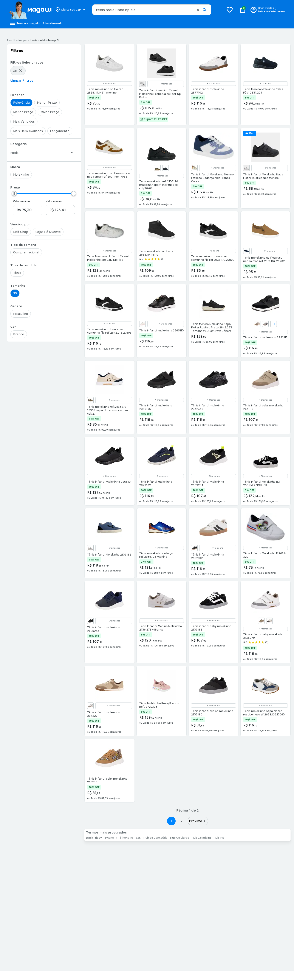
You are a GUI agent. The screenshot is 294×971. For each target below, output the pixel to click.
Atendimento (53, 23)
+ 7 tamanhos (165, 84)
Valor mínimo (21, 201)
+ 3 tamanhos (269, 168)
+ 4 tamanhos (109, 84)
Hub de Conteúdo (155, 837)
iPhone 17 (111, 837)
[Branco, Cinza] (246, 168)
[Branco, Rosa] (142, 324)
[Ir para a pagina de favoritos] (229, 9)
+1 (273, 323)
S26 (138, 837)
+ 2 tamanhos (265, 400)
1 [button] (171, 821)
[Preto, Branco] (194, 548)
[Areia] (90, 400)
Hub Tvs (219, 837)
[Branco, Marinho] (265, 324)
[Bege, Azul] (269, 621)
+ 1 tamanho (265, 84)
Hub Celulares (179, 837)
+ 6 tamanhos (217, 168)
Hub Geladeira (201, 837)
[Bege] (257, 324)
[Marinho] (246, 251)
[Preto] (165, 168)
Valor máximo (54, 201)
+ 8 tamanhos (213, 400)
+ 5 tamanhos (161, 548)
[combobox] (151, 9)
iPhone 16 (126, 837)
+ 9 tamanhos (213, 84)
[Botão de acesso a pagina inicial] (30, 9)
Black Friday (94, 837)
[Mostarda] (194, 168)
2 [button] (182, 821)
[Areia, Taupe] (157, 168)
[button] (198, 10)
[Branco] (142, 84)
